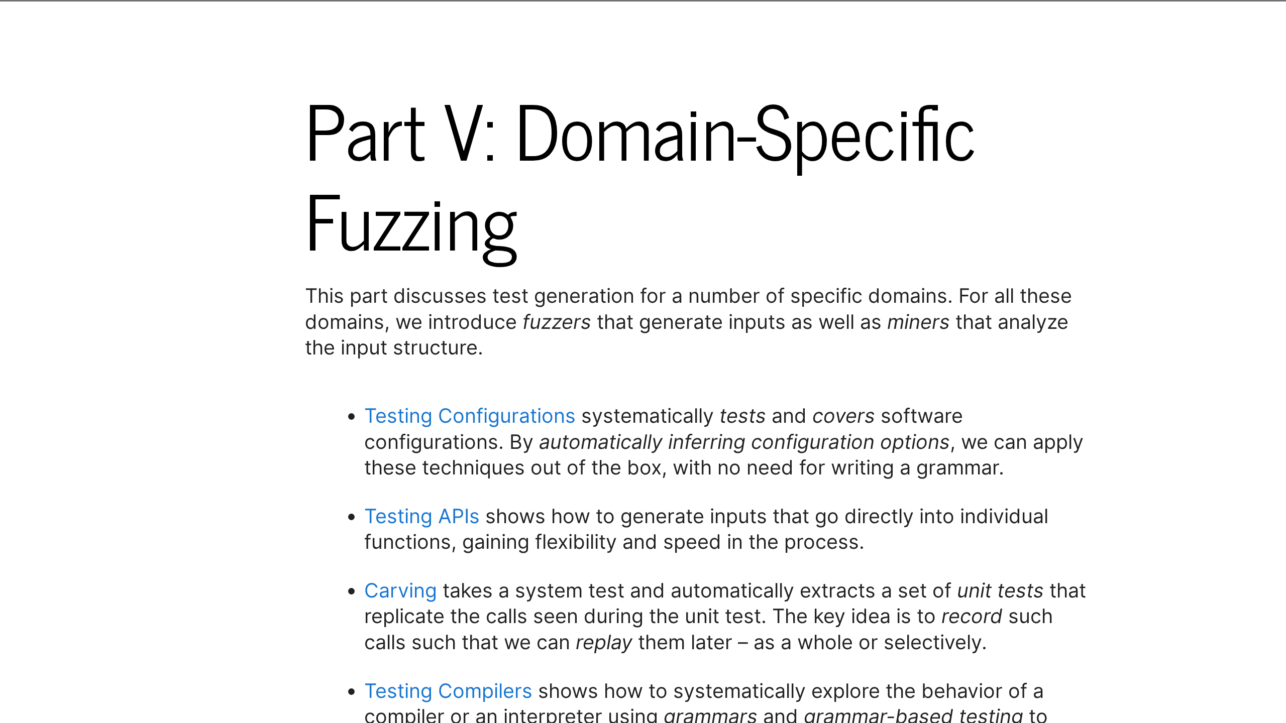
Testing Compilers (448, 691)
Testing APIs (422, 516)
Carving (400, 590)
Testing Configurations (470, 416)
